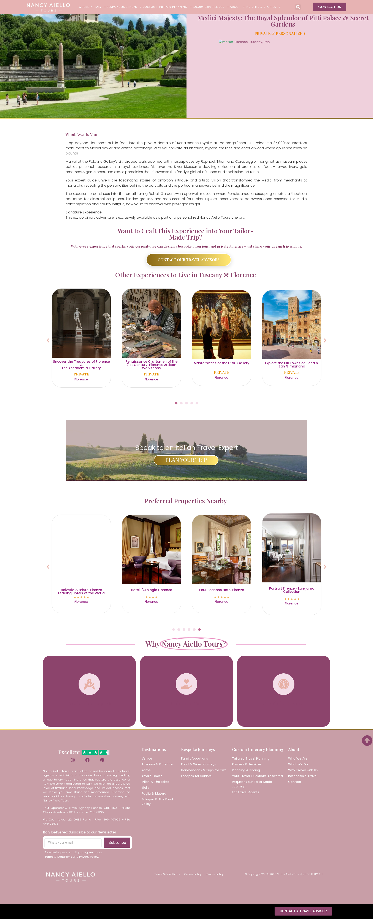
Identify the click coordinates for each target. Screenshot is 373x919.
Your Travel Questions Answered (257, 776)
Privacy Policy (214, 874)
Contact (294, 782)
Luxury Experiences (208, 7)
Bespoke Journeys (122, 7)
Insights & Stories (261, 7)
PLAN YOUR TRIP (186, 459)
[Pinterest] (102, 760)
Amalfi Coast (152, 776)
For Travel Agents (245, 792)
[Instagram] (73, 760)
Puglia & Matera (154, 793)
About (235, 7)
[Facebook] (87, 760)
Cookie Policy (192, 874)
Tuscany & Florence (157, 764)
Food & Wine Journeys (198, 764)
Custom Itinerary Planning (164, 7)
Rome (146, 770)
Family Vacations (194, 758)
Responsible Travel (302, 776)
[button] (298, 7)
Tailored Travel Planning (250, 758)
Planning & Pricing (246, 770)
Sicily (145, 787)
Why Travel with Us (303, 770)
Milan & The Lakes (155, 782)
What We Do (298, 764)
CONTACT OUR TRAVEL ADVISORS (189, 259)
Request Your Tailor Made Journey (252, 784)
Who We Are (297, 758)
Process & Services (246, 764)
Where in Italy (90, 7)
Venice (147, 758)
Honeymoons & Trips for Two (203, 770)
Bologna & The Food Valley (157, 801)
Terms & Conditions (167, 874)
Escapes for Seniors (196, 776)
